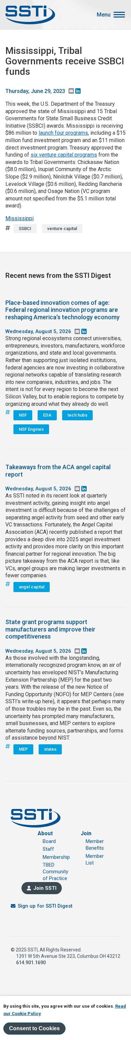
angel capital (31, 586)
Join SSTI (44, 888)
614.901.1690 (31, 962)
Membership (56, 857)
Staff (48, 849)
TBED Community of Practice (55, 872)
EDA (47, 415)
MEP (23, 749)
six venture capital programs (64, 155)
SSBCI (25, 228)
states (50, 749)
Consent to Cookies (34, 1028)
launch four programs (63, 133)
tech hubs (77, 415)
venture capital (62, 228)
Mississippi (19, 218)
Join (86, 833)
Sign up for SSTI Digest (45, 906)
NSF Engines (31, 429)
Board (49, 841)
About (45, 833)
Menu (104, 15)
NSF (23, 415)
